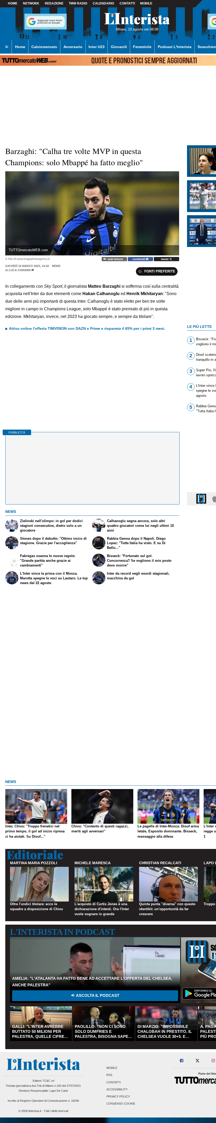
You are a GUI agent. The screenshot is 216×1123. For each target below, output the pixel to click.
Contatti (113, 1082)
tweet (165, 259)
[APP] (202, 499)
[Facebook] (182, 1061)
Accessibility (116, 1089)
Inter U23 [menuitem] (97, 47)
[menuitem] (7, 47)
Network (31, 3)
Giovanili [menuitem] (119, 47)
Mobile (111, 1068)
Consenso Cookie (120, 1103)
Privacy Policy (118, 1096)
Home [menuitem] (20, 47)
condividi (139, 259)
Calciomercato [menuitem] (44, 47)
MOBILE (146, 3)
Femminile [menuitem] (142, 47)
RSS (109, 1075)
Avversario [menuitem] (72, 47)
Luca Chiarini (20, 270)
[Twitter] (197, 1061)
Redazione (54, 3)
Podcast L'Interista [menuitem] (175, 47)
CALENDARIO (103, 3)
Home (12, 3)
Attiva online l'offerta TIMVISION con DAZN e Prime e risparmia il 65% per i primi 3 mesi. (87, 328)
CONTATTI (127, 3)
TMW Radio (78, 3)
